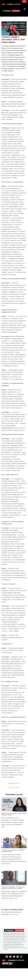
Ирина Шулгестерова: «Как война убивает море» (13, 814)
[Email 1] (21, 956)
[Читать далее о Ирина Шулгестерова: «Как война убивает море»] (14, 804)
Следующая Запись (14, 787)
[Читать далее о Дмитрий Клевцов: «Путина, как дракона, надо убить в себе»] (14, 878)
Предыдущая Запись (14, 783)
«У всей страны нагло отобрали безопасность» (12, 850)
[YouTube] (14, 956)
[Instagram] (10, 956)
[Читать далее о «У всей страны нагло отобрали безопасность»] (14, 841)
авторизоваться (14, 914)
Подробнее (5, 949)
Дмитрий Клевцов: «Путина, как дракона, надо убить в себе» (13, 887)
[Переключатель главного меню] (25, 9)
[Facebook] (6, 956)
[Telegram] (17, 956)
